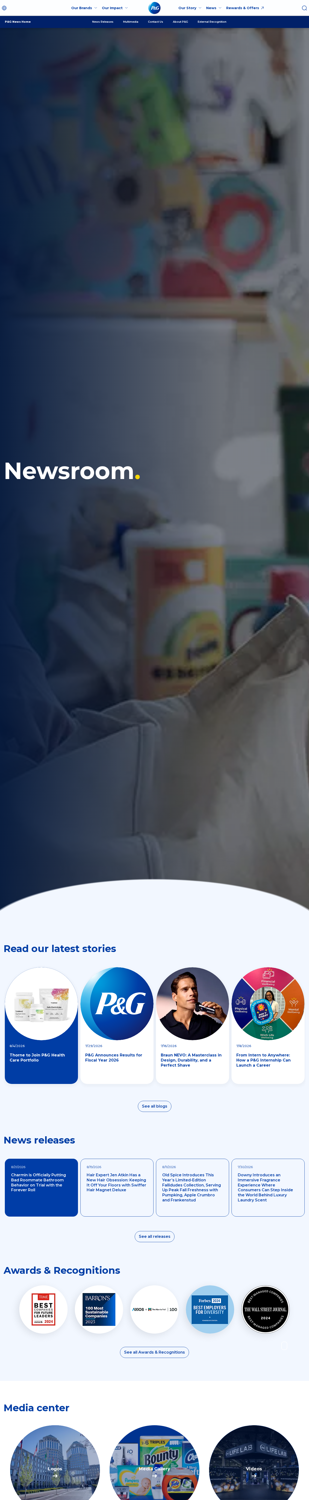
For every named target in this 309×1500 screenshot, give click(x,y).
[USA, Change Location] (4, 8)
